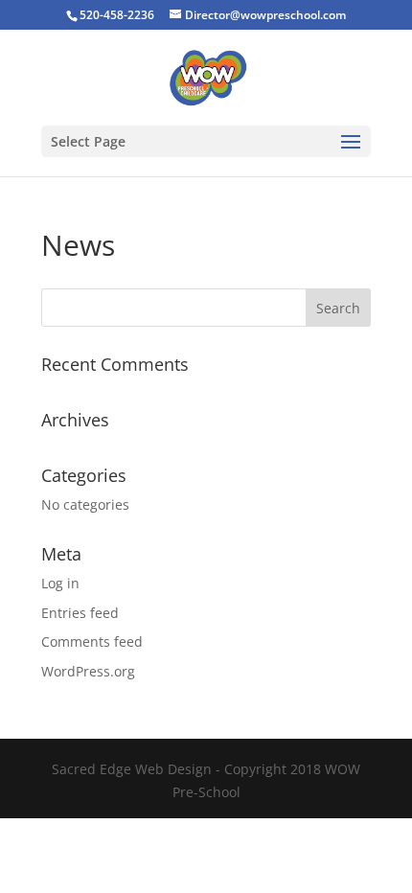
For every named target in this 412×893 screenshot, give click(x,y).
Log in (60, 583)
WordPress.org (88, 671)
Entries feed (80, 613)
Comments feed (92, 641)
